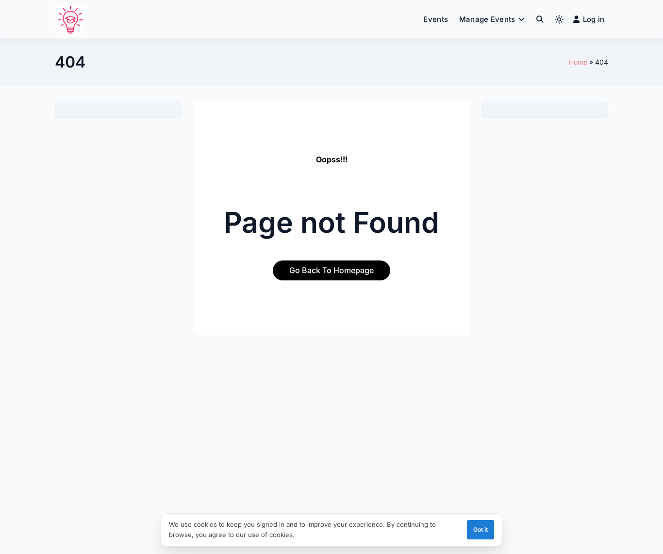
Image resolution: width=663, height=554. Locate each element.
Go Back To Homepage (331, 270)
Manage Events (487, 19)
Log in (594, 19)
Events (435, 19)
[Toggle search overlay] (540, 19)
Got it (480, 529)
